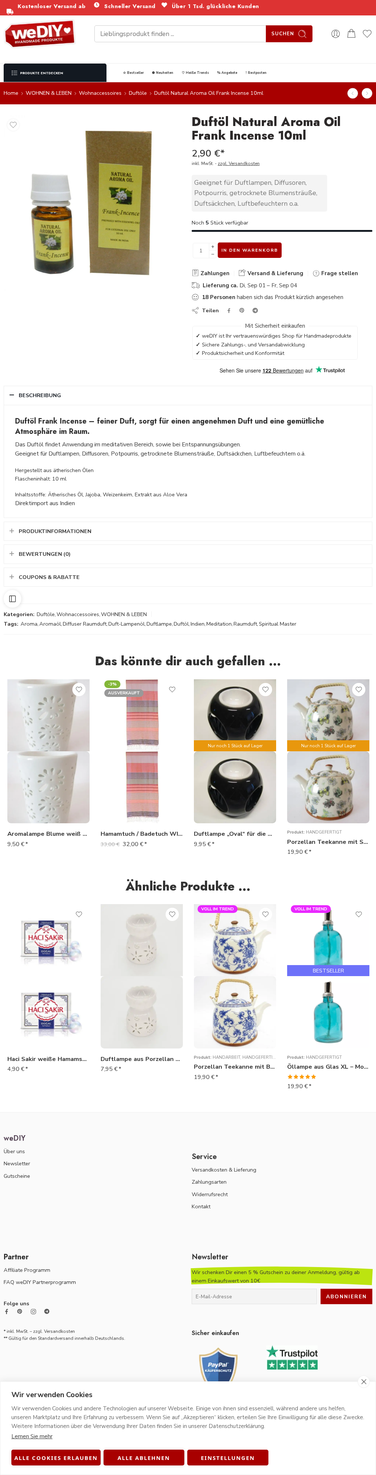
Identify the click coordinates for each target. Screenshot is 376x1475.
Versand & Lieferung (274, 273)
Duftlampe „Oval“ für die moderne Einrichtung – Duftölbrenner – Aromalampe (235, 834)
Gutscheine (17, 1176)
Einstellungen (228, 1457)
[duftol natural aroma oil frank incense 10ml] (91, 203)
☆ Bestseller (133, 73)
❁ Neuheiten (162, 73)
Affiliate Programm (27, 1270)
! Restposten (256, 73)
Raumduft (245, 623)
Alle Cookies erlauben (56, 1457)
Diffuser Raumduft (84, 623)
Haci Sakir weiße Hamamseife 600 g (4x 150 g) (48, 1059)
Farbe (294, 994)
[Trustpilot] (292, 1357)
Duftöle (138, 93)
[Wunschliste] (13, 125)
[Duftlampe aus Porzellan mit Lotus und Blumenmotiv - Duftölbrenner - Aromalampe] (142, 1012)
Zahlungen (214, 273)
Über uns (14, 1151)
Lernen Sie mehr (32, 1436)
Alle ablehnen (144, 1457)
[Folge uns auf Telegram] (47, 1311)
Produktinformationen (55, 531)
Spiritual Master (277, 623)
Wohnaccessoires (100, 93)
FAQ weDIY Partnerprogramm (40, 1282)
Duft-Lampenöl (126, 623)
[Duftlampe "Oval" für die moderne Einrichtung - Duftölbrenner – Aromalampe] (235, 787)
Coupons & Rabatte (49, 577)
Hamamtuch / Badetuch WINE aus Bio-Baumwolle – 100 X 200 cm (142, 834)
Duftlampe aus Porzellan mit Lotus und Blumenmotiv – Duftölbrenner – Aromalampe (142, 1059)
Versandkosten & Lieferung (224, 1169)
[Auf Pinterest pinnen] (242, 310)
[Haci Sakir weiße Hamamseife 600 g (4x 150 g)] (48, 1012)
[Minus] (213, 254)
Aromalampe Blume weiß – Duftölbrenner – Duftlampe (48, 834)
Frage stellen (339, 273)
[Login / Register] (335, 34)
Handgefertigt (324, 832)
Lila (307, 1026)
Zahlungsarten (209, 1182)
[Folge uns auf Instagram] (33, 1311)
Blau (307, 1004)
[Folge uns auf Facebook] (7, 1311)
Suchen (282, 33)
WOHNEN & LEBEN (49, 93)
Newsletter (17, 1163)
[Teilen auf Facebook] (229, 310)
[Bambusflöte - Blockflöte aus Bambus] (367, 93)
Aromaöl (50, 623)
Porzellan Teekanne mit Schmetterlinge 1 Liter (328, 842)
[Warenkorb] (351, 34)
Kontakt (201, 1206)
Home (11, 93)
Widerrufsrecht (210, 1194)
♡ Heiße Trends (195, 73)
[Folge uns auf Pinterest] (20, 1311)
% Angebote (227, 73)
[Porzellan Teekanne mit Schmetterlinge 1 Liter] (328, 787)
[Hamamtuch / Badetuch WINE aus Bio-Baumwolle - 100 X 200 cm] (142, 787)
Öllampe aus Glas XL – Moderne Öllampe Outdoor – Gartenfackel (328, 1066)
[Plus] (213, 247)
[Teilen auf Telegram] (255, 310)
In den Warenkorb (249, 250)
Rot (307, 1037)
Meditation (219, 623)
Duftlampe (159, 623)
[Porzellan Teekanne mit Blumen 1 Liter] (235, 1012)
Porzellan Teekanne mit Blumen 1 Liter (235, 1066)
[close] (364, 1381)
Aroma (29, 623)
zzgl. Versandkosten (239, 163)
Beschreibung (40, 395)
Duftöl (181, 623)
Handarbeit (226, 1057)
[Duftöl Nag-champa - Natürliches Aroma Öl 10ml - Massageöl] (352, 93)
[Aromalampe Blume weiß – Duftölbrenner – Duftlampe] (48, 787)
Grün (307, 1015)
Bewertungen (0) (44, 554)
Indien (198, 623)
